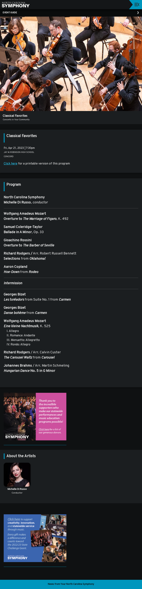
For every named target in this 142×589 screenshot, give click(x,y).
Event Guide (10, 12)
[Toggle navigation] (137, 4)
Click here (10, 164)
